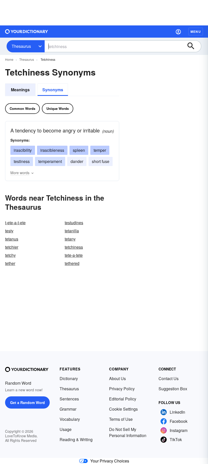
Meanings (20, 90)
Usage (66, 429)
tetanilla (72, 231)
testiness (22, 161)
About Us (117, 378)
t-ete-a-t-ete (15, 223)
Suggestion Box (173, 389)
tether (10, 263)
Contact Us (169, 378)
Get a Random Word (27, 402)
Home (9, 59)
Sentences (69, 399)
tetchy (10, 255)
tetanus (11, 239)
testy (9, 231)
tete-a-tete (74, 255)
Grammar (68, 409)
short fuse (100, 161)
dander (77, 161)
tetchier (11, 247)
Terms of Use (121, 419)
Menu (195, 31)
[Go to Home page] (26, 31)
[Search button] (193, 46)
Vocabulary (70, 419)
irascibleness (52, 150)
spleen (79, 150)
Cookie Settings (123, 409)
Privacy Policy (122, 389)
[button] (178, 31)
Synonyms (52, 90)
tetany (70, 239)
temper (100, 150)
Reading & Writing (76, 439)
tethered (72, 263)
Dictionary (69, 378)
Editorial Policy (122, 399)
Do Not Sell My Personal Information (127, 432)
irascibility (23, 150)
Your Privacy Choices (109, 461)
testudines (74, 223)
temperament (50, 161)
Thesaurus (21, 46)
